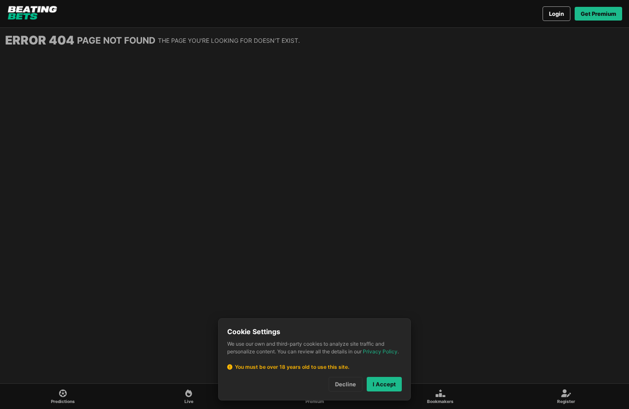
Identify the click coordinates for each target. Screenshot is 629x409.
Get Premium (598, 13)
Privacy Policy (380, 351)
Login (556, 13)
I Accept (384, 384)
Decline (345, 384)
